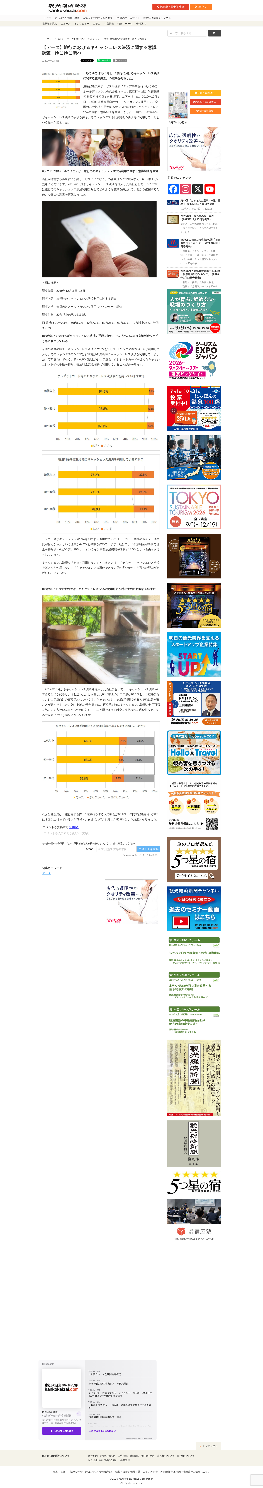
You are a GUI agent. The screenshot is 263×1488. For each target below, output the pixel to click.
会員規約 (125, 1460)
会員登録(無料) (205, 92)
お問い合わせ (107, 1456)
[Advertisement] (71, 901)
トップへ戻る (209, 1446)
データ (46, 873)
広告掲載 (123, 1456)
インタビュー (81, 23)
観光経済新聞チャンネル (157, 18)
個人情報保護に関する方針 (103, 1460)
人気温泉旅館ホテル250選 (97, 18)
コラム (96, 23)
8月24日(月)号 (178, 122)
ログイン (203, 6)
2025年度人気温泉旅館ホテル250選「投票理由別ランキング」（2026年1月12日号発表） (201, 274)
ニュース (66, 23)
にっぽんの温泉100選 (67, 18)
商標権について (186, 1456)
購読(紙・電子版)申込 (172, 6)
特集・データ (125, 23)
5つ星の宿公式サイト (128, 18)
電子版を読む (49, 23)
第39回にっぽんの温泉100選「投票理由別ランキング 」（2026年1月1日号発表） (200, 243)
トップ (47, 18)
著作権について (166, 1456)
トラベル (56, 39)
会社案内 (141, 23)
